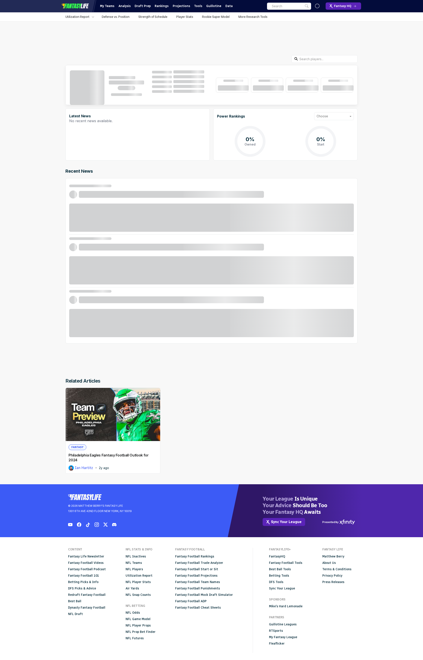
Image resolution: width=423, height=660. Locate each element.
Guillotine (213, 6)
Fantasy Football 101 (83, 576)
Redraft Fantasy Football (87, 595)
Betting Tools (279, 576)
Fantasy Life (75, 6)
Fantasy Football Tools (285, 563)
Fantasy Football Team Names (197, 582)
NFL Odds (133, 613)
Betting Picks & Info (83, 582)
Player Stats (184, 17)
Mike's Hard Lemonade (285, 606)
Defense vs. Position (116, 17)
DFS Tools (276, 582)
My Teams (107, 6)
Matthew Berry (333, 556)
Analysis (125, 6)
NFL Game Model (138, 619)
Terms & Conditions (336, 569)
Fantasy (77, 447)
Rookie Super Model (216, 17)
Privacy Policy (332, 576)
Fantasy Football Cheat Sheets (198, 608)
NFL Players (134, 569)
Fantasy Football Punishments (197, 588)
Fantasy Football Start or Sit (196, 569)
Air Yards (132, 588)
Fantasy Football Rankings (194, 556)
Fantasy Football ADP (191, 601)
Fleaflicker (277, 643)
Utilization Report (77, 17)
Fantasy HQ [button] (342, 6)
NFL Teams (134, 563)
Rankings (162, 6)
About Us (329, 563)
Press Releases (333, 582)
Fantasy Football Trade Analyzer (199, 563)
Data (229, 6)
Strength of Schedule (152, 17)
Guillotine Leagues (283, 624)
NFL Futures (135, 638)
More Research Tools (252, 17)
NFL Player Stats (138, 582)
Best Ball (74, 601)
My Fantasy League (283, 637)
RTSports (276, 631)
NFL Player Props (138, 625)
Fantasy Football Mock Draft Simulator (204, 595)
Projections (181, 6)
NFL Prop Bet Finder (141, 632)
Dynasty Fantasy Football (86, 608)
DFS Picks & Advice (82, 588)
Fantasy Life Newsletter (86, 556)
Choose (322, 116)
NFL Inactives (136, 556)
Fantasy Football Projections (196, 576)
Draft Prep (143, 6)
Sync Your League (282, 588)
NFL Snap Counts (138, 595)
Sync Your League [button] (286, 522)
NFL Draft (75, 614)
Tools (198, 6)
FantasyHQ (277, 556)
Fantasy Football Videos (86, 563)
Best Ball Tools (280, 569)
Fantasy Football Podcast (87, 569)
